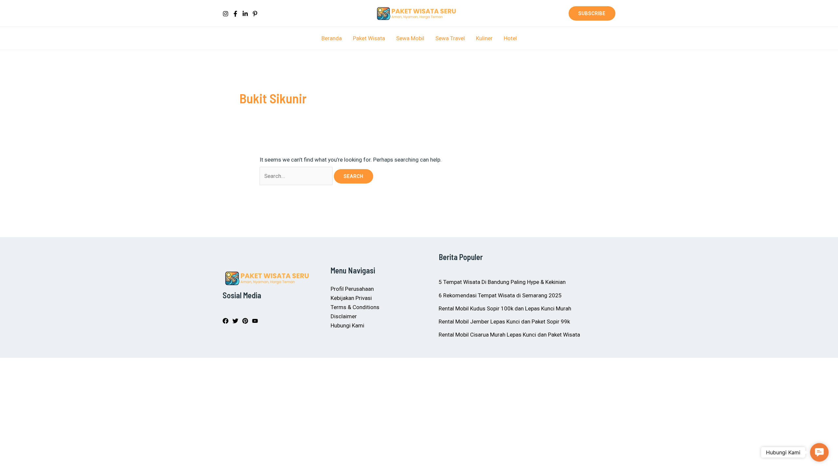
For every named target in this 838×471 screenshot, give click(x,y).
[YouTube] (255, 321)
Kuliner (484, 38)
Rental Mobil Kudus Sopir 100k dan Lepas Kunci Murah (505, 308)
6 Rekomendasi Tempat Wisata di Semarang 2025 (500, 295)
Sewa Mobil (410, 38)
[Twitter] (235, 321)
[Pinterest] (255, 14)
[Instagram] (225, 14)
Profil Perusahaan (352, 289)
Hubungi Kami (347, 325)
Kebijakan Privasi (351, 298)
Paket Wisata (369, 38)
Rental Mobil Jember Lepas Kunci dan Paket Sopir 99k (504, 321)
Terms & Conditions (355, 307)
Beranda (331, 38)
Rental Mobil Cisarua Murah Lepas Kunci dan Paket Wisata (509, 334)
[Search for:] (297, 176)
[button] (592, 13)
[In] (245, 14)
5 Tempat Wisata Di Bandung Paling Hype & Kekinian (502, 282)
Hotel (510, 38)
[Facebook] (235, 14)
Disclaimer (344, 316)
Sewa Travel (450, 38)
